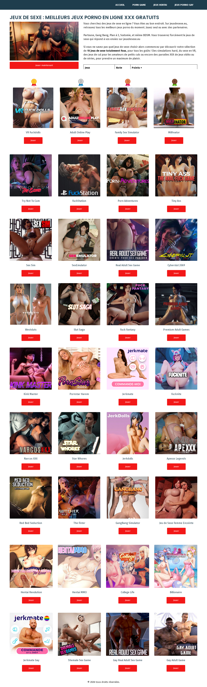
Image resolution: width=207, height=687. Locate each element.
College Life (127, 592)
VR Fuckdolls (33, 132)
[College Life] (127, 585)
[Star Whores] (79, 452)
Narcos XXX (31, 458)
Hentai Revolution (31, 592)
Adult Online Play (80, 132)
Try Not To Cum (31, 200)
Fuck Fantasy (127, 329)
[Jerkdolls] (128, 452)
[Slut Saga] (79, 323)
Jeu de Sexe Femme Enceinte (176, 523)
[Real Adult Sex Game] (128, 258)
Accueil (120, 4)
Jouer (33, 140)
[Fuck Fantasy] (128, 323)
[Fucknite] (176, 387)
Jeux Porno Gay (184, 4)
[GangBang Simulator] (128, 516)
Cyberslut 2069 (176, 265)
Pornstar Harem (79, 394)
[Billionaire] (175, 585)
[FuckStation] (79, 194)
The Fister (79, 523)
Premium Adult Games (176, 329)
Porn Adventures (128, 200)
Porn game (139, 4)
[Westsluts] (31, 323)
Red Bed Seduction (30, 523)
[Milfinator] (174, 125)
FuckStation (79, 200)
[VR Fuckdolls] (33, 125)
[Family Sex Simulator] (127, 125)
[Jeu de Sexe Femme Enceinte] (176, 516)
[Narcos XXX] (31, 452)
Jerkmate (127, 394)
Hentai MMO (79, 592)
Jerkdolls (128, 458)
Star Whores (79, 458)
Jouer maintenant (44, 65)
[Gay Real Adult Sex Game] (127, 653)
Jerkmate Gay (31, 660)
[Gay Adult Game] (175, 653)
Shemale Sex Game (79, 660)
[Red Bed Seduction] (31, 516)
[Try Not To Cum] (31, 194)
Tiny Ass (176, 200)
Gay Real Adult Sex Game (127, 660)
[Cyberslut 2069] (176, 258)
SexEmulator (79, 265)
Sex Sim (30, 265)
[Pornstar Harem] (79, 387)
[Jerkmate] (128, 387)
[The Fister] (79, 516)
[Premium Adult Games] (176, 323)
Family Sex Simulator (127, 132)
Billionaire (176, 592)
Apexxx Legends (176, 458)
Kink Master (31, 394)
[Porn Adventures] (128, 194)
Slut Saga (79, 329)
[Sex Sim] (31, 258)
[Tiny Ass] (176, 194)
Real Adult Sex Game (128, 265)
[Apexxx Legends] (176, 452)
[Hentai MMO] (79, 585)
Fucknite (176, 394)
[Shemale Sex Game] (79, 653)
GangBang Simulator (128, 523)
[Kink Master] (31, 387)
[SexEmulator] (79, 258)
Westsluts (31, 329)
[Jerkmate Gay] (31, 653)
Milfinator (174, 132)
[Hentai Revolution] (31, 585)
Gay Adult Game (176, 660)
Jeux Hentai (160, 4)
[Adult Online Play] (80, 125)
